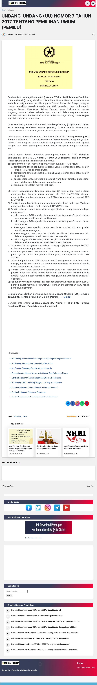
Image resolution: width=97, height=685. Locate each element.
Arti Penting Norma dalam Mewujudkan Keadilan (32, 364)
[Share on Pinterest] (86, 403)
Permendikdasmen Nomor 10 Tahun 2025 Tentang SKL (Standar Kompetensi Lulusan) (45, 621)
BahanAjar (10, 10)
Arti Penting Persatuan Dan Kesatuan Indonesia (32, 368)
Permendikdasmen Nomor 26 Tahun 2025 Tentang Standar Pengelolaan (40, 638)
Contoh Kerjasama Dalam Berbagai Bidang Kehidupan (35, 397)
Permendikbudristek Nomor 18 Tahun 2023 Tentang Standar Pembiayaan (40, 644)
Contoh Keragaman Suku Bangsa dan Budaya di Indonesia (36, 378)
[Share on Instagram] (77, 403)
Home (3, 10)
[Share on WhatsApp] (82, 403)
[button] (4, 3)
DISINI (67, 297)
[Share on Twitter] (68, 403)
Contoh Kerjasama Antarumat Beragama (29, 392)
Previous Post (8, 486)
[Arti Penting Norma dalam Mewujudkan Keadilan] (48, 436)
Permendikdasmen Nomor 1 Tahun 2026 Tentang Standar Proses (37, 616)
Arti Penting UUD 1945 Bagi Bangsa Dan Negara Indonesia (37, 383)
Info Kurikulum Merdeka (33, 538)
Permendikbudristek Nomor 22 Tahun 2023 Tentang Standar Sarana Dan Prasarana (44, 633)
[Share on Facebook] (72, 403)
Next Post (90, 486)
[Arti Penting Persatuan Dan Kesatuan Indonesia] (76, 436)
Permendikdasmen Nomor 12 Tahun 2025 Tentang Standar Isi (36, 610)
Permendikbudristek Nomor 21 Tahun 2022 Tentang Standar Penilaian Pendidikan (44, 650)
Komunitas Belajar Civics (86, 667)
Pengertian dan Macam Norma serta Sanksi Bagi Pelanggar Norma (40, 373)
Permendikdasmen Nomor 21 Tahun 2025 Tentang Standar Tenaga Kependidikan (43, 627)
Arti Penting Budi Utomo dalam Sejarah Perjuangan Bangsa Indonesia (41, 359)
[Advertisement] (48, 330)
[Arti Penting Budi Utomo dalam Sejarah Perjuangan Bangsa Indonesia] (21, 436)
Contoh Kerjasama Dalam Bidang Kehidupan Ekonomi (34, 387)
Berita (25, 416)
